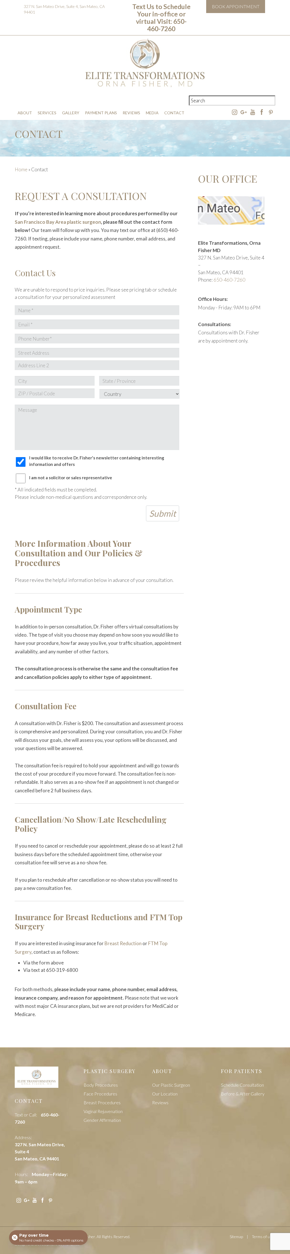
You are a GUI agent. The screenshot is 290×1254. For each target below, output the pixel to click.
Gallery (70, 112)
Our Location (165, 1093)
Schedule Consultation (242, 1085)
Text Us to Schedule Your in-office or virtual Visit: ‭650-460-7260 (161, 18)
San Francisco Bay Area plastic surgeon (58, 222)
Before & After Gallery (243, 1093)
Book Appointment (235, 6)
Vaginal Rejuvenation (103, 1111)
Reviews (131, 112)
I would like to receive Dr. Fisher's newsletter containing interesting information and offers (96, 460)
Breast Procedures (102, 1102)
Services (47, 112)
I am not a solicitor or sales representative (70, 477)
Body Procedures (101, 1085)
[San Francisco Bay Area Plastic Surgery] (36, 1080)
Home (21, 169)
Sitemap (236, 1236)
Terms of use (263, 1236)
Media (152, 112)
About (25, 112)
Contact (174, 112)
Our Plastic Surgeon (171, 1085)
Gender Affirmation (102, 1120)
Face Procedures (100, 1093)
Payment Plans (101, 112)
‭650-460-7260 (229, 280)
